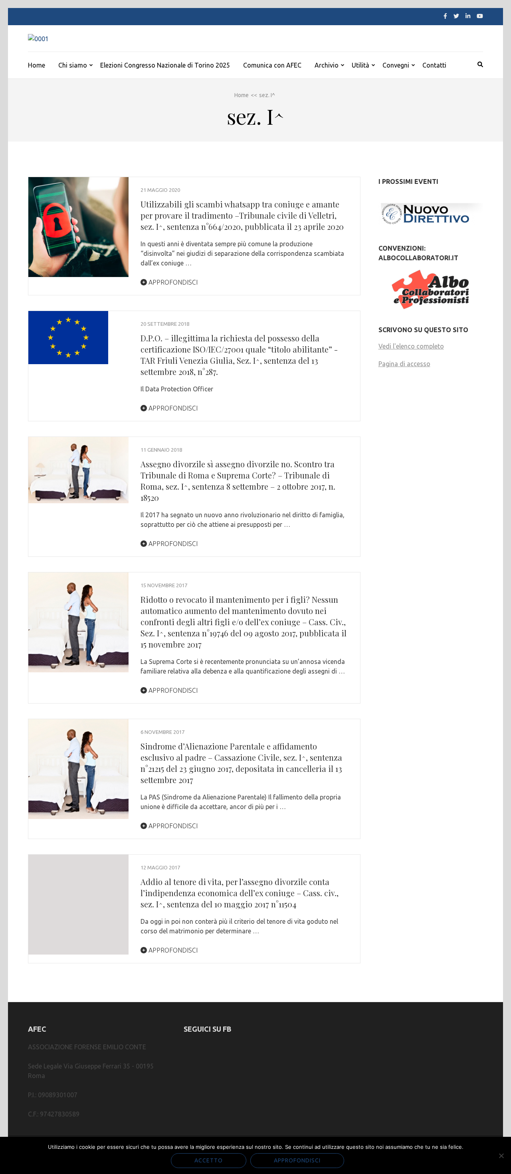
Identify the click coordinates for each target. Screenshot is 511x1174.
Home (36, 65)
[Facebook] (445, 16)
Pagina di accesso (404, 363)
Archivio (327, 65)
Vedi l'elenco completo (411, 346)
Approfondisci (172, 282)
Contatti (434, 65)
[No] (501, 1156)
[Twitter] (456, 16)
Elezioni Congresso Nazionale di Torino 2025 (165, 65)
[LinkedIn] (467, 16)
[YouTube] (480, 16)
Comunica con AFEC (272, 65)
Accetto (208, 1160)
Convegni (395, 65)
